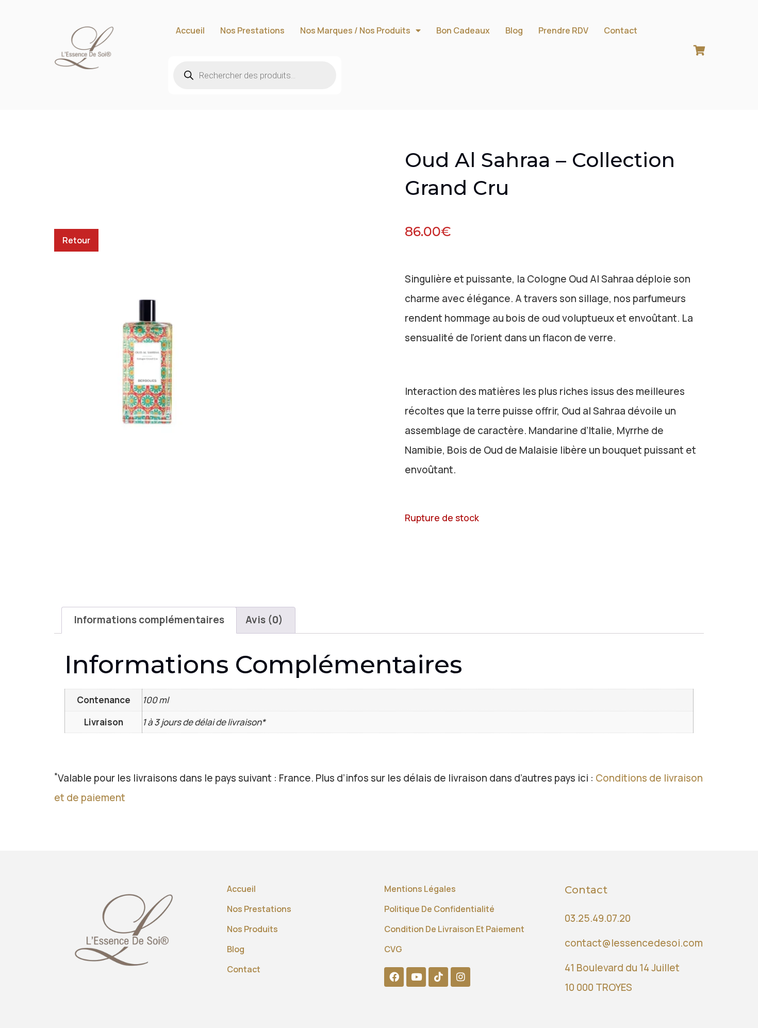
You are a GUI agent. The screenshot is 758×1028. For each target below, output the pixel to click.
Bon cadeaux (463, 30)
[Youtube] (416, 977)
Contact (620, 30)
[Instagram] (460, 977)
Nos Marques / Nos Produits (355, 30)
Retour (76, 240)
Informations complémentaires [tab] (149, 619)
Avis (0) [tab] (264, 619)
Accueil (190, 30)
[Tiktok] (438, 977)
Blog (514, 30)
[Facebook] (394, 977)
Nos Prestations (252, 30)
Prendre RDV (563, 30)
